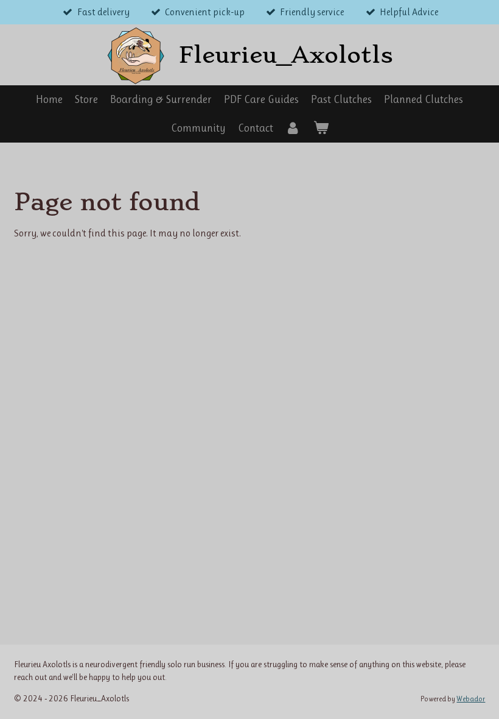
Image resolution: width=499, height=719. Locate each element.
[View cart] (320, 128)
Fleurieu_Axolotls (286, 54)
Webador (470, 699)
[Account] (293, 128)
